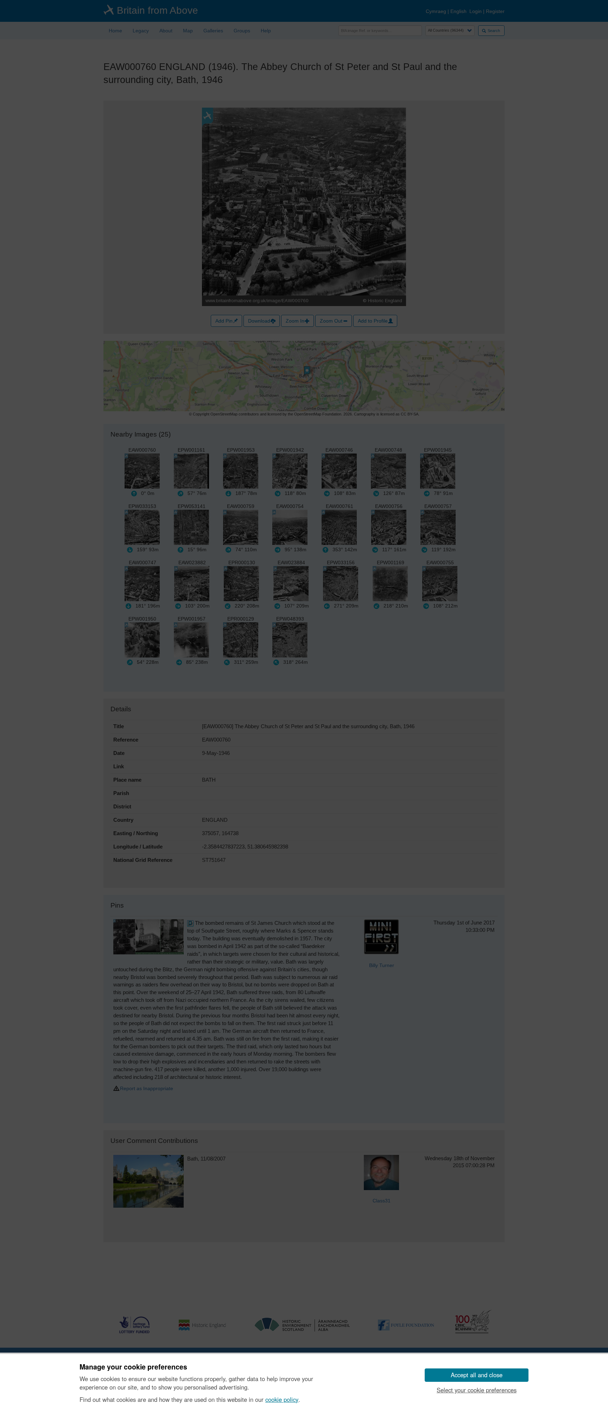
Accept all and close (476, 1375)
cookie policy (281, 1399)
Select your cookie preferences (477, 1390)
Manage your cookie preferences (133, 1367)
